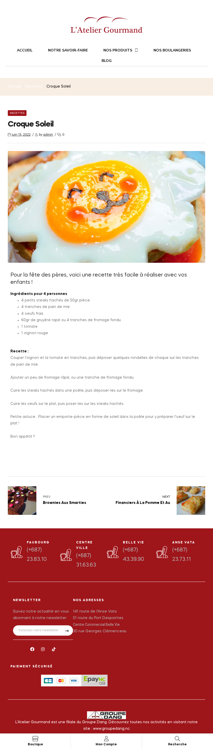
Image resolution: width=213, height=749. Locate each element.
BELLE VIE (133, 542)
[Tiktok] (53, 649)
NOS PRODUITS (117, 50)
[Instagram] (43, 649)
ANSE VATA (183, 542)
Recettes (34, 86)
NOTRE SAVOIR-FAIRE (68, 50)
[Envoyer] (67, 630)
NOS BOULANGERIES (172, 50)
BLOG (107, 60)
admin (48, 134)
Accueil (14, 86)
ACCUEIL (24, 50)
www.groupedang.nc (111, 729)
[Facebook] (32, 649)
